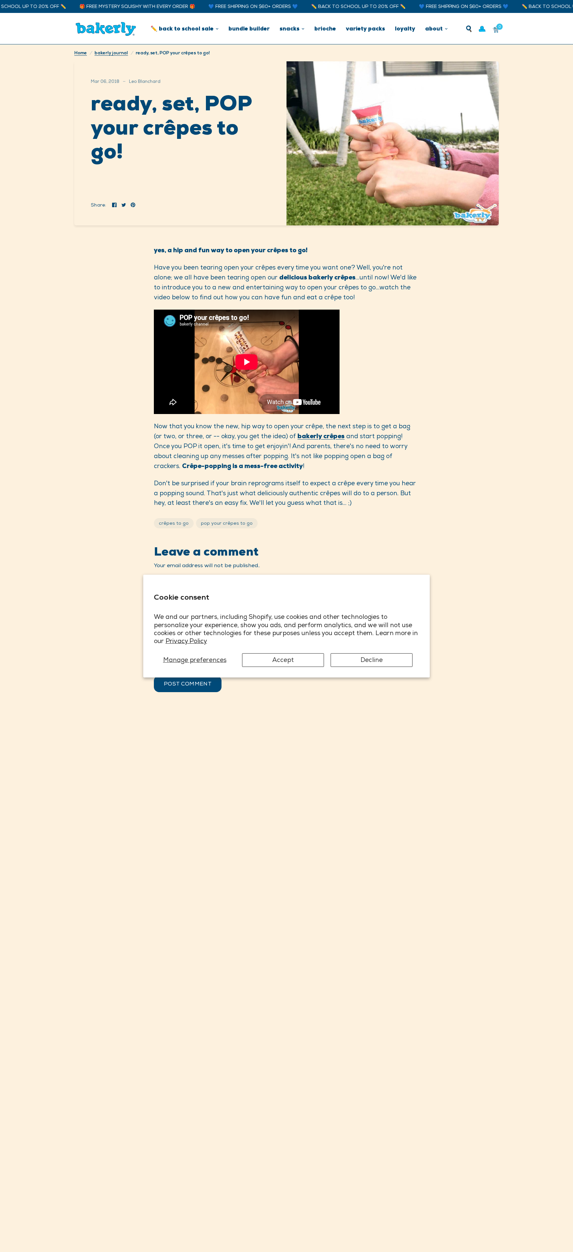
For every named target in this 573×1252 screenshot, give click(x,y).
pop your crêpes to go (227, 523)
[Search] (469, 28)
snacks (289, 28)
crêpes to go (174, 523)
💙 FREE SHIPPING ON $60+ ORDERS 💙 (234, 6)
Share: (98, 205)
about (434, 28)
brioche (325, 28)
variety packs (365, 28)
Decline (371, 660)
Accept (283, 660)
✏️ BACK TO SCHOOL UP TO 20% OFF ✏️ (339, 6)
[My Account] (482, 28)
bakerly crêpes (321, 436)
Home (80, 53)
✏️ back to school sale (182, 28)
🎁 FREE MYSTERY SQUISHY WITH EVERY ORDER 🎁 (118, 6)
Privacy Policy (186, 641)
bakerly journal (111, 53)
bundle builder (249, 28)
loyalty (405, 28)
